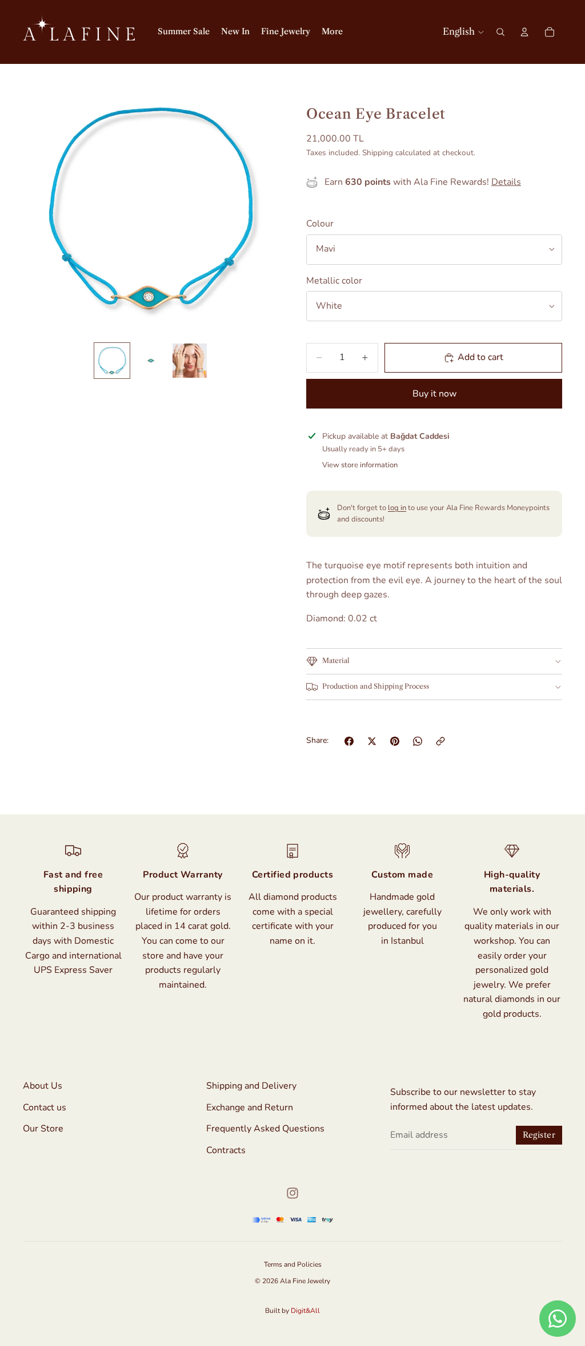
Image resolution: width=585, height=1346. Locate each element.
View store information (360, 465)
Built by (292, 1310)
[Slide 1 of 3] (112, 360)
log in (397, 508)
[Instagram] (292, 1193)
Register (539, 1135)
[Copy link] (440, 741)
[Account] (524, 32)
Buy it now (434, 393)
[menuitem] (332, 32)
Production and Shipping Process (375, 686)
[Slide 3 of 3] (190, 360)
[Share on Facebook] (349, 741)
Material (336, 660)
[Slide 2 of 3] (151, 360)
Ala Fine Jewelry (305, 1281)
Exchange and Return (249, 1107)
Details (506, 182)
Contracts (226, 1149)
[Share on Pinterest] (395, 741)
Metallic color (334, 280)
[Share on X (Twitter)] (372, 741)
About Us (42, 1086)
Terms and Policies (293, 1264)
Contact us (44, 1107)
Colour (320, 223)
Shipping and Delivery (251, 1086)
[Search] (500, 32)
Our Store (43, 1128)
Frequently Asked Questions (265, 1128)
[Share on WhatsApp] (417, 741)
